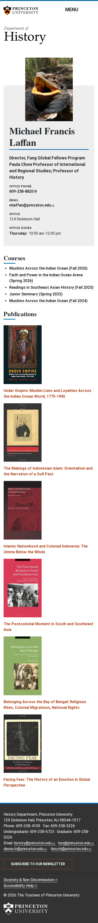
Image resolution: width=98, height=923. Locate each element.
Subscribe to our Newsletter (38, 864)
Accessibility (19, 885)
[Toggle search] (91, 9)
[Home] (25, 37)
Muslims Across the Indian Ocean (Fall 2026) (48, 268)
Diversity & (29, 880)
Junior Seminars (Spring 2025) (36, 294)
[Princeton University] (23, 10)
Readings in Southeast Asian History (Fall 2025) (51, 287)
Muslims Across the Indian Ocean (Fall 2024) (48, 301)
